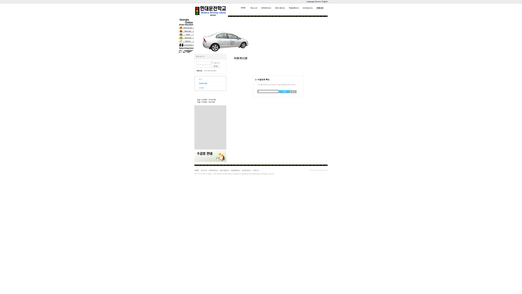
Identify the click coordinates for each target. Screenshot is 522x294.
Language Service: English (317, 2)
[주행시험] (209, 120)
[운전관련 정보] (209, 138)
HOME (196, 170)
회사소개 (204, 170)
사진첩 (201, 88)
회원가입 (199, 70)
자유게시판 (203, 83)
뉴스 (200, 79)
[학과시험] (209, 124)
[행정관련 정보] (209, 146)
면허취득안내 (213, 170)
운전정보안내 (246, 170)
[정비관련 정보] (209, 142)
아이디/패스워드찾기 (210, 70)
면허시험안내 (224, 170)
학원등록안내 (235, 170)
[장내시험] (209, 116)
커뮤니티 (256, 170)
